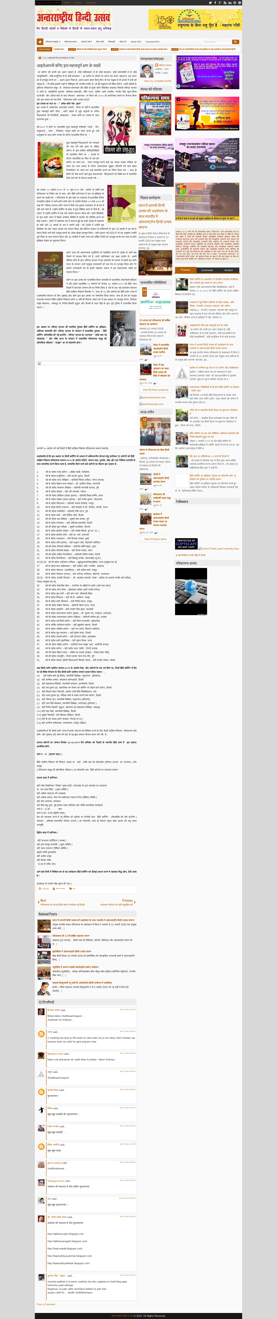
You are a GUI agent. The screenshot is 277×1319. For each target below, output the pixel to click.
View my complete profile (157, 81)
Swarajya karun (55, 1181)
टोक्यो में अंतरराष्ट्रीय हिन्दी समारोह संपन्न (161, 478)
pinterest (239, 2)
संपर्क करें (122, 42)
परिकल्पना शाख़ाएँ (52, 42)
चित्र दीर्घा (100, 42)
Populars (186, 269)
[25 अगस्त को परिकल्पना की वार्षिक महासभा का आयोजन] (155, 302)
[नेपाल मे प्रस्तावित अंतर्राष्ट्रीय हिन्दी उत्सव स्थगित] (145, 349)
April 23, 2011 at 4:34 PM (127, 1126)
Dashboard (91, 3)
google (220, 2)
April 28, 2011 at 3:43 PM (127, 1275)
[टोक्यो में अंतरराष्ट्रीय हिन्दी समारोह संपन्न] (145, 479)
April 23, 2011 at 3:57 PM (127, 1053)
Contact (77, 3)
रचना (49, 1032)
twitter (210, 2)
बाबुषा (49, 1072)
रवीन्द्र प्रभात (60, 889)
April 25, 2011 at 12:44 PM (127, 1198)
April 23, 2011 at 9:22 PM (127, 1180)
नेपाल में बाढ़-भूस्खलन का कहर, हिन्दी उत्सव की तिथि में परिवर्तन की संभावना (154, 372)
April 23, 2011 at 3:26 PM (127, 1031)
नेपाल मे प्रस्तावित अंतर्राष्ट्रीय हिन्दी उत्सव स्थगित (161, 348)
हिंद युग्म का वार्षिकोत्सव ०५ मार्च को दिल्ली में (209, 456)
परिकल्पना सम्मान (70, 42)
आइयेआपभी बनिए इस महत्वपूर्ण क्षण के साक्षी (69, 65)
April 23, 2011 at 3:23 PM (127, 1009)
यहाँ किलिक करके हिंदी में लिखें (191, 555)
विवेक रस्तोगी (53, 1144)
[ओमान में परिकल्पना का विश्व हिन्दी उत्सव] (155, 432)
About (67, 3)
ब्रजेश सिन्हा (52, 1090)
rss (225, 2)
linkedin (229, 2)
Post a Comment (46, 1304)
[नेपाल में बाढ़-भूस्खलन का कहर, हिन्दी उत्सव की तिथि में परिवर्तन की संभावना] (145, 369)
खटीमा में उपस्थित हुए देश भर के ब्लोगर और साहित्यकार (214, 367)
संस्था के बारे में (86, 42)
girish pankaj (54, 1162)
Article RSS (136, 42)
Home (40, 41)
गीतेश (49, 1108)
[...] (62, 928)
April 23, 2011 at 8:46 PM (127, 1162)
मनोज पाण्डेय (53, 1126)
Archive (228, 270)
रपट (74, 889)
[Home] (39, 58)
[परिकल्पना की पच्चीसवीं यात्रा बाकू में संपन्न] (145, 499)
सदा (49, 1198)
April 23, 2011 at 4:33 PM (127, 1108)
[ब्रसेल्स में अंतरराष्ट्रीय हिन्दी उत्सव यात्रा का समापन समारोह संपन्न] (145, 518)
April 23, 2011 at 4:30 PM (127, 1089)
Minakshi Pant (55, 1053)
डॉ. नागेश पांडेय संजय (57, 1217)
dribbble (234, 2)
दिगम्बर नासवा (53, 1010)
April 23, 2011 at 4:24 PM (127, 1071)
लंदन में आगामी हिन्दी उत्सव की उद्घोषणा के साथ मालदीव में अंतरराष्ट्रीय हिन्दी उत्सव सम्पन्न (197, 49)
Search (235, 42)
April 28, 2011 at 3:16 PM (127, 1216)
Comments (207, 270)
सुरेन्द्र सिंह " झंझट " (57, 1275)
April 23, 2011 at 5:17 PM (127, 1144)
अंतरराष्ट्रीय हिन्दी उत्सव (122, 1315)
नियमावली (111, 42)
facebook (215, 2)
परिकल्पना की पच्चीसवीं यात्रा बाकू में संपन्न (77, 49)
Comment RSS (152, 42)
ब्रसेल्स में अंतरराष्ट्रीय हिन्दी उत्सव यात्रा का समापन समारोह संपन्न (128, 49)
